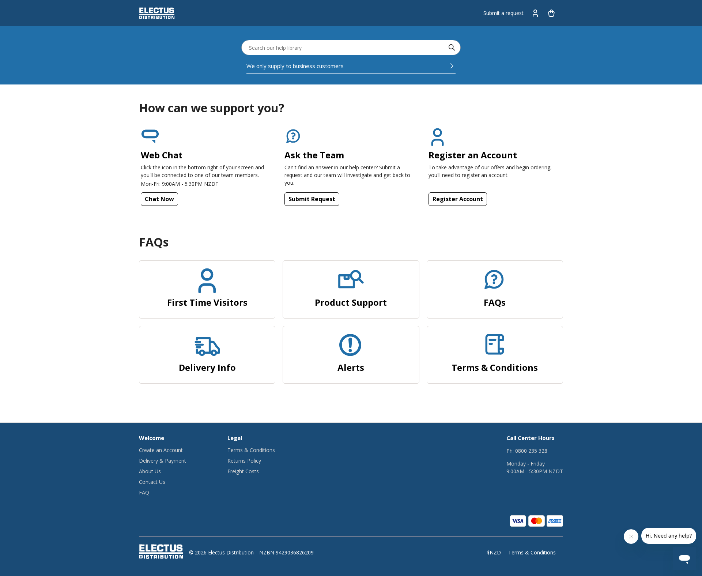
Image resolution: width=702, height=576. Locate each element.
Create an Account (161, 450)
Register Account (458, 199)
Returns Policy (244, 460)
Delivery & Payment (162, 460)
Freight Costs (243, 471)
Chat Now (159, 199)
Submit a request (503, 13)
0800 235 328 (531, 450)
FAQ (144, 492)
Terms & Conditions (251, 450)
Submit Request (311, 199)
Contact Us (152, 481)
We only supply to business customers (295, 65)
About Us (150, 471)
